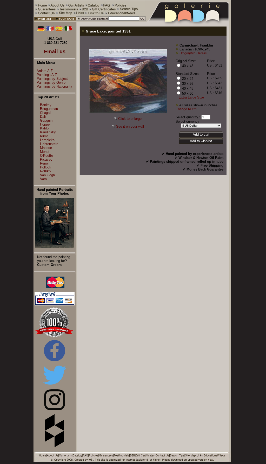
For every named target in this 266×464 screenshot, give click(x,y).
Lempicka (47, 140)
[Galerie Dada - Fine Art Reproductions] (188, 21)
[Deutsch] (41, 30)
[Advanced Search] (92, 21)
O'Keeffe (46, 156)
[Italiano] (68, 30)
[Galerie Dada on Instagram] (54, 409)
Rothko (45, 171)
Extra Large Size (191, 97)
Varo (43, 179)
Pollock (45, 167)
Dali (43, 117)
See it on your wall (130, 126)
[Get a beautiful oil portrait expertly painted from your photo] (54, 247)
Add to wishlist (201, 141)
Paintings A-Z (47, 75)
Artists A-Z (45, 71)
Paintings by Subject (52, 79)
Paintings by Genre (51, 82)
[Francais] (50, 30)
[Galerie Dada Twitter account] (54, 386)
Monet (44, 152)
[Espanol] (59, 30)
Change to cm (186, 109)
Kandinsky (48, 132)
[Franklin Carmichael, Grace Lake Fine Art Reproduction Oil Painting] (128, 112)
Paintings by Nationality (54, 86)
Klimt (44, 136)
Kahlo (44, 128)
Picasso (46, 159)
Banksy (45, 105)
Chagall (45, 113)
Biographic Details (193, 53)
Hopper (45, 124)
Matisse (46, 148)
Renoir (45, 163)
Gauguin (46, 120)
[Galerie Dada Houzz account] (54, 446)
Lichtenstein (49, 144)
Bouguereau (49, 109)
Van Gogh (47, 175)
